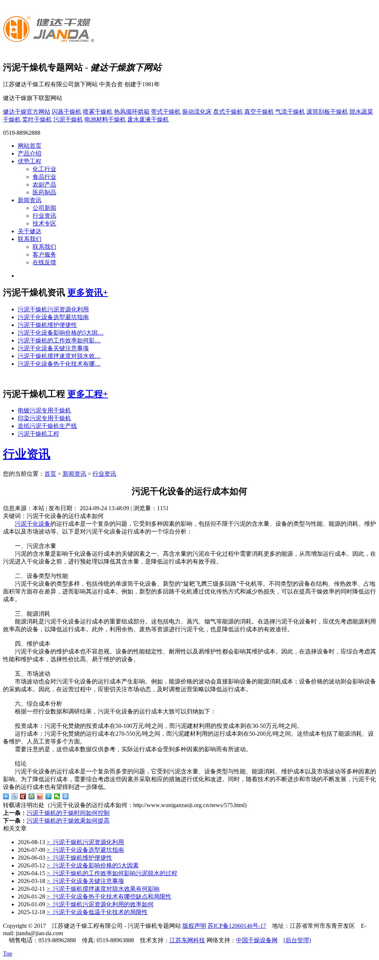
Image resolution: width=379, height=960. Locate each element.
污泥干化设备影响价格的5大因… (61, 333)
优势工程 (29, 161)
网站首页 (29, 146)
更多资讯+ (87, 292)
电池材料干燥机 (105, 119)
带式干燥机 (166, 111)
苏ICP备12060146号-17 (237, 926)
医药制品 (44, 192)
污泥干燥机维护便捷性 (47, 325)
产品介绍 (29, 153)
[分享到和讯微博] (23, 796)
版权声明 (194, 926)
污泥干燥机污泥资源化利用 (53, 309)
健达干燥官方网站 (26, 111)
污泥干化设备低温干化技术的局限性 (97, 912)
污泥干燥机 (68, 119)
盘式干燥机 (228, 111)
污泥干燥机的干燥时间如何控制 (68, 813)
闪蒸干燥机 (66, 111)
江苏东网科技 (187, 940)
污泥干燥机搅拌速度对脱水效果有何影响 (103, 889)
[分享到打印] (66, 796)
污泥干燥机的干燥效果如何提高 (68, 820)
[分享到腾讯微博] (49, 796)
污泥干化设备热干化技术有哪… (59, 364)
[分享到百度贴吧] (14, 796)
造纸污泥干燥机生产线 (47, 426)
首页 (50, 474)
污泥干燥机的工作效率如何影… (59, 340)
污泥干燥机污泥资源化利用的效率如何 (100, 904)
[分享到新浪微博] (40, 796)
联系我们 (29, 239)
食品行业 (44, 177)
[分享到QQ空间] (31, 796)
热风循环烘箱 (132, 111)
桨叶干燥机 (37, 119)
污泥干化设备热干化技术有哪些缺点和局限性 (109, 896)
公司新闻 (44, 208)
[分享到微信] (57, 796)
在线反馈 (44, 262)
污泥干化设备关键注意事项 (53, 348)
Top (7, 953)
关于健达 (29, 231)
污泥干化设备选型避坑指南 (53, 317)
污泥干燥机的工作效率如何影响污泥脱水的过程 (112, 873)
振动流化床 (197, 111)
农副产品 (44, 184)
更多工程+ (87, 394)
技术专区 (44, 223)
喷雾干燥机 (98, 111)
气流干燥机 (290, 111)
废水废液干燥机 (148, 119)
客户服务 (44, 254)
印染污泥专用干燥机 (44, 418)
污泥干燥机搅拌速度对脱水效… (59, 356)
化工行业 (44, 169)
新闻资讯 (29, 200)
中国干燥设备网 (257, 940)
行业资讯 (44, 216)
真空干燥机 (259, 111)
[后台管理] (297, 940)
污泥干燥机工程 (38, 434)
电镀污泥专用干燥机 (44, 410)
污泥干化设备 (32, 524)
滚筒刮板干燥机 (327, 111)
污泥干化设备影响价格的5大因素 (93, 865)
